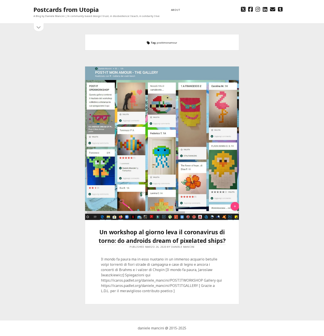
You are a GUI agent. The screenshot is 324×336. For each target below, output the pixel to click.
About (175, 9)
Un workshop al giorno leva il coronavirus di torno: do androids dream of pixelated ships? (162, 236)
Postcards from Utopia (66, 10)
